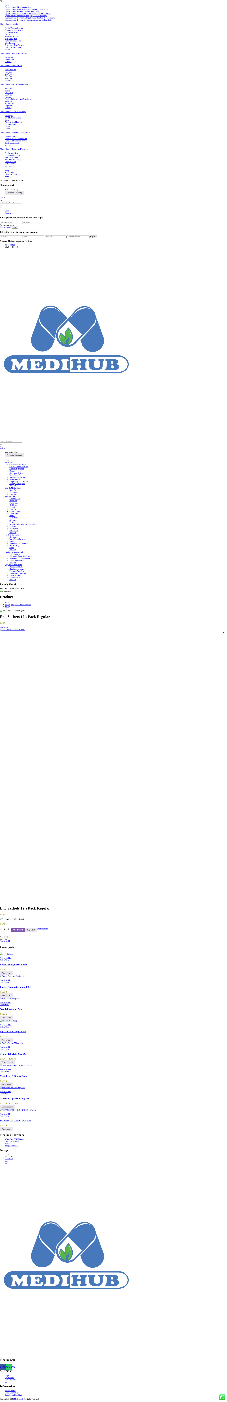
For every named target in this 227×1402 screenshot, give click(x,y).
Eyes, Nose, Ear (11, 39)
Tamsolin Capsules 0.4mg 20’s (14, 1098)
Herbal (7, 91)
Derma (7, 34)
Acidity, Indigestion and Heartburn (18, 99)
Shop (7, 176)
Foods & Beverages (40, 16)
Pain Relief (9, 88)
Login (7, 170)
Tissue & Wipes (10, 162)
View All (8, 49)
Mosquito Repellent (12, 157)
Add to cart (4, 627)
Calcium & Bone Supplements (16, 139)
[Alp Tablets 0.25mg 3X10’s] (8, 1021)
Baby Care (9, 57)
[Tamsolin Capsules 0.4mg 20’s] (12, 1088)
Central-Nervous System (14, 30)
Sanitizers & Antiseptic (13, 160)
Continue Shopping (14, 193)
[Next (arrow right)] (223, 701)
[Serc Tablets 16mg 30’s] (9, 999)
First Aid (8, 97)
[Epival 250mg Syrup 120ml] (6, 954)
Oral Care (8, 76)
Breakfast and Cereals (13, 118)
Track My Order (11, 174)
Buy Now (30, 930)
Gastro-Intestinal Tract (13, 41)
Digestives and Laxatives (14, 122)
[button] (2, 198)
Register (8, 213)
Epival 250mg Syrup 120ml (13, 964)
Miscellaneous (10, 43)
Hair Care (8, 72)
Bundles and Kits (11, 153)
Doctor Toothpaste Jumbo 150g (15, 987)
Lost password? (6, 227)
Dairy (7, 120)
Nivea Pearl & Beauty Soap (13, 1076)
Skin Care (8, 78)
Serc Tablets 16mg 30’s (11, 1009)
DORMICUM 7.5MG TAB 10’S (15, 1120)
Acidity (7, 607)
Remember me (8, 225)
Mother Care (9, 60)
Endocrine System (11, 37)
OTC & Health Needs (42, 14)
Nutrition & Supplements (45, 18)
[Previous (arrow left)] (4, 701)
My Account (9, 172)
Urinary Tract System (13, 47)
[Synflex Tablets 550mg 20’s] (11, 1043)
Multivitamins (10, 137)
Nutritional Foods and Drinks (16, 141)
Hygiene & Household (43, 20)
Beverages (9, 116)
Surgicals (8, 101)
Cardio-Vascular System (14, 28)
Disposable (9, 105)
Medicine (28, 7)
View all (8, 145)
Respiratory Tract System (14, 45)
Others (7, 126)
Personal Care (33, 11)
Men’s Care (9, 74)
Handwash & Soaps (12, 155)
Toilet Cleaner (10, 164)
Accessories (9, 103)
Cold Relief (9, 93)
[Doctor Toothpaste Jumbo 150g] (12, 976)
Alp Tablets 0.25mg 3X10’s (13, 1031)
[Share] (219, 2)
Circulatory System (12, 32)
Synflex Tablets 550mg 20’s (13, 1054)
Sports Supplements (12, 143)
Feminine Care (10, 70)
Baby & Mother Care (41, 9)
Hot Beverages (10, 124)
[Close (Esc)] (224, 2)
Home (7, 460)
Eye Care (8, 95)
